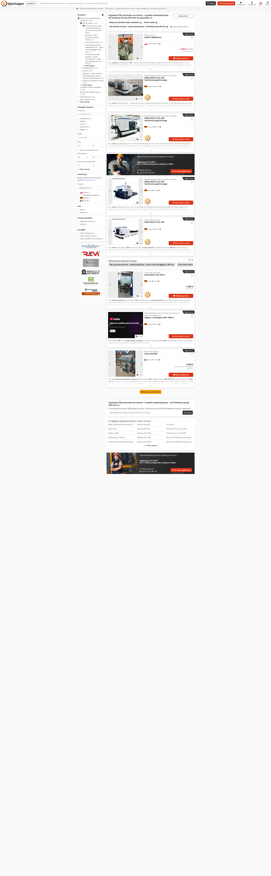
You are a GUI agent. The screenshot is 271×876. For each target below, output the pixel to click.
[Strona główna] (77, 8)
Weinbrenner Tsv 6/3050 (176, 433)
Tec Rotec (170, 424)
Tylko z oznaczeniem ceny (89, 150)
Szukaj (211, 3)
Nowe (83, 210)
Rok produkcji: (82, 153)
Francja (86, 201)
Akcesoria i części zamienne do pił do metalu (92, 37)
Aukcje (83, 224)
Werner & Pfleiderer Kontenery (178, 437)
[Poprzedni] (110, 47)
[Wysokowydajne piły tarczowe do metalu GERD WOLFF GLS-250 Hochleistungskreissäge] (125, 191)
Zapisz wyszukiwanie (151, 392)
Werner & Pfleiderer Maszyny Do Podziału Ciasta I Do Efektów (190, 442)
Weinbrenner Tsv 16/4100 (176, 429)
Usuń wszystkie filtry (180, 27)
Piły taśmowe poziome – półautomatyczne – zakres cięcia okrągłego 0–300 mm (94, 48)
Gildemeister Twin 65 (116, 437)
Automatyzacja (87, 97)
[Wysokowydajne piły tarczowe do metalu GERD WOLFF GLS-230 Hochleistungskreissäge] (125, 128)
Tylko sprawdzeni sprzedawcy (91, 239)
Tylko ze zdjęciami (87, 233)
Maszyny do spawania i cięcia (93, 82)
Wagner (84, 130)
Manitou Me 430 (143, 424)
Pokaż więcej (151, 445)
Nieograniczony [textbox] (85, 188)
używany (84, 212)
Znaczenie (183, 16)
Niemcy (86, 198)
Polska (90, 180)
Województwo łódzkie (91, 195)
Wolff (83, 121)
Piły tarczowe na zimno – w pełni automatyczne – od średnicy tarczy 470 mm (93, 29)
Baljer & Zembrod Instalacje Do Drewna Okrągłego (128, 424)
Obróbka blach (90, 68)
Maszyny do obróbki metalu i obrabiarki (90, 19)
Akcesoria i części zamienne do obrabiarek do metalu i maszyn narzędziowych (93, 75)
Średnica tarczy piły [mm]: (86, 161)
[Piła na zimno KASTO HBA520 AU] (125, 47)
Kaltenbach (85, 127)
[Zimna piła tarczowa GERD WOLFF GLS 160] (125, 232)
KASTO (83, 124)
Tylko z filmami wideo (88, 236)
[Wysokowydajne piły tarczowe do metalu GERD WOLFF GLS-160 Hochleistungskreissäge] (125, 87)
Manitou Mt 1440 (144, 433)
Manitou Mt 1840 (144, 437)
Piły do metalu (90, 23)
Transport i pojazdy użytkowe (90, 88)
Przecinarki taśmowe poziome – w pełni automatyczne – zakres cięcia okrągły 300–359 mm (93, 59)
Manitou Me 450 (143, 429)
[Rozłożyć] (150, 69)
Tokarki (87, 71)
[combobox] (91, 188)
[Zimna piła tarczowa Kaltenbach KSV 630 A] (125, 285)
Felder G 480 (113, 433)
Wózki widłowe (87, 100)
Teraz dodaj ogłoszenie (181, 171)
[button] (268, 3)
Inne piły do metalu (93, 42)
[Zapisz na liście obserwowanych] (191, 38)
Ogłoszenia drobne (87, 221)
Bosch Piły (112, 429)
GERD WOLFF (85, 119)
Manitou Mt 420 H (144, 442)
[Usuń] (140, 22)
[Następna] (141, 47)
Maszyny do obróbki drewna (90, 93)
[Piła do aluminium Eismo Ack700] (125, 364)
